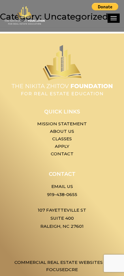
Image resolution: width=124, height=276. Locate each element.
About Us (62, 131)
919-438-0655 (62, 194)
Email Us (62, 186)
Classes (62, 138)
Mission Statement (62, 123)
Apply (62, 146)
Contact (62, 153)
